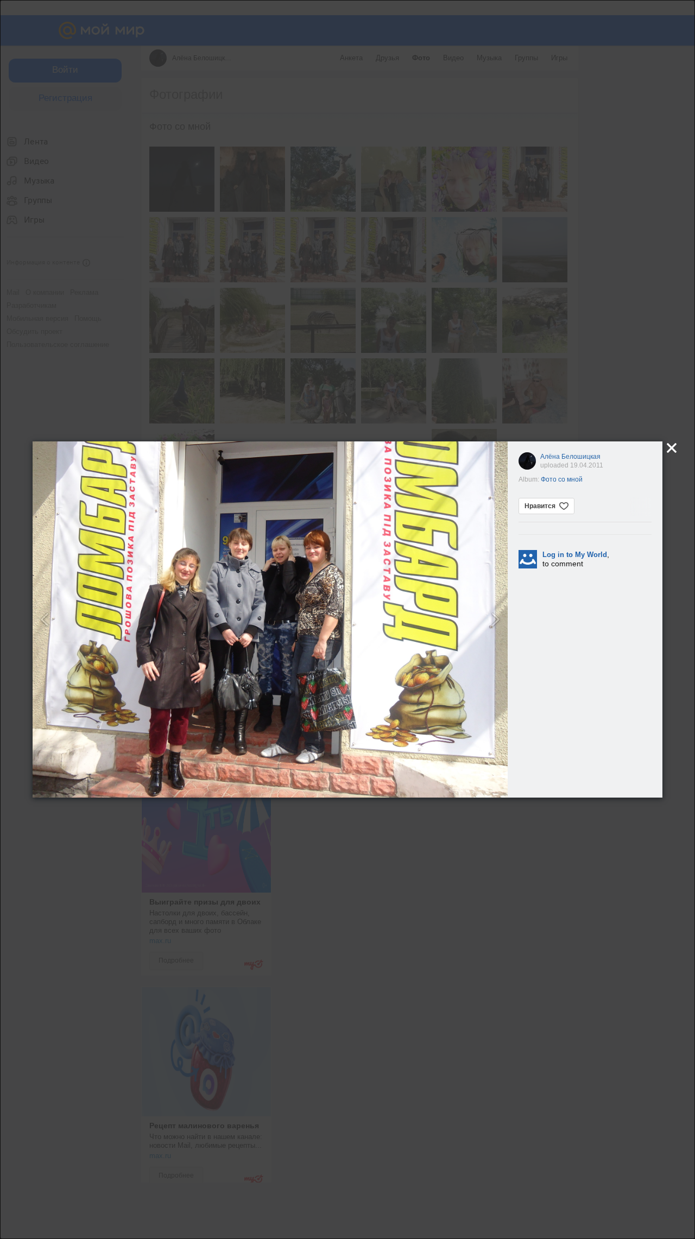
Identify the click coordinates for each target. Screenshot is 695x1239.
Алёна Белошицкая (570, 456)
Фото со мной (562, 479)
